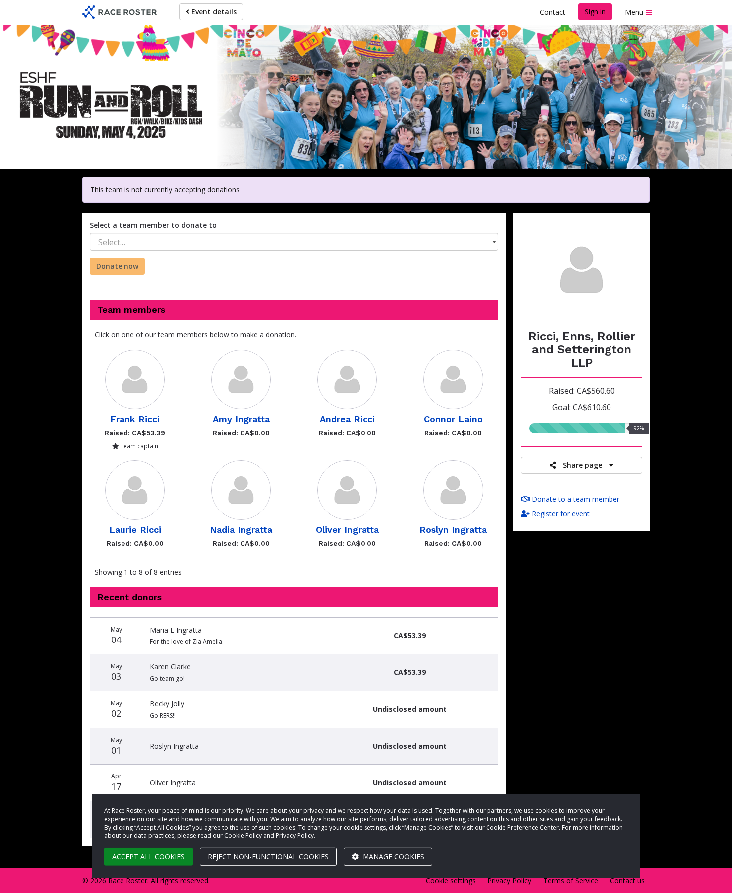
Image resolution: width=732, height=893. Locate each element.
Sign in (595, 11)
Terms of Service (570, 880)
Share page (582, 465)
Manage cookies (392, 856)
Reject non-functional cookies (268, 856)
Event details (213, 11)
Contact (552, 12)
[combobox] (294, 242)
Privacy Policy (509, 880)
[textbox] (294, 242)
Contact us (627, 880)
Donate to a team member (574, 499)
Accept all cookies (148, 856)
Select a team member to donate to (153, 225)
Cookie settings (451, 880)
